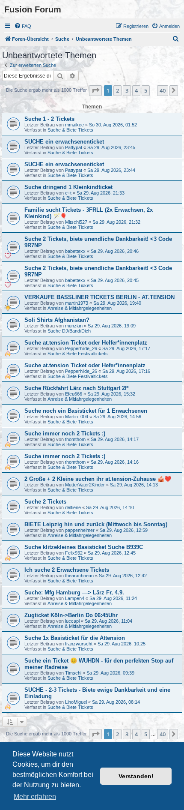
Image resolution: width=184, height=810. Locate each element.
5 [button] (145, 90)
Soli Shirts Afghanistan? (56, 320)
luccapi (72, 621)
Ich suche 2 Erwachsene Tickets (66, 570)
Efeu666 (73, 393)
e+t (68, 192)
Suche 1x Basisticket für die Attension (74, 638)
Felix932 (74, 552)
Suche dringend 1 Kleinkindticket (68, 187)
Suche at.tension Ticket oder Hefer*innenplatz (84, 365)
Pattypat (73, 147)
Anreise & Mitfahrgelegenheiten (79, 308)
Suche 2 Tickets (45, 501)
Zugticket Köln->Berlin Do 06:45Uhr (71, 615)
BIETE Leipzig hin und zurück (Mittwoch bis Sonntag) (95, 524)
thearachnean (79, 575)
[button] (95, 90)
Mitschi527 (76, 222)
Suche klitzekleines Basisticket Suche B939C (83, 547)
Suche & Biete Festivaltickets (77, 353)
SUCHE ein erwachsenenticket (64, 141)
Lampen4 (74, 598)
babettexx (75, 251)
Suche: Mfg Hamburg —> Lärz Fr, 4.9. (74, 592)
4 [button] (136, 90)
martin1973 (76, 303)
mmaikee (74, 124)
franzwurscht (78, 643)
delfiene (73, 507)
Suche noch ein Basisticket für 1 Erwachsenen (85, 411)
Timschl (73, 672)
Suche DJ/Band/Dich (69, 330)
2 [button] (117, 90)
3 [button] (126, 90)
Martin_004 (76, 416)
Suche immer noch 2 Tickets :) (64, 433)
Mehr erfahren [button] (35, 796)
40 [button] (163, 90)
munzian (74, 325)
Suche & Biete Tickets (70, 129)
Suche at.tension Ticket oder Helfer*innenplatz (85, 342)
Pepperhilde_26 (81, 348)
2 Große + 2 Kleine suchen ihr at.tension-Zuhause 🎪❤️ (97, 479)
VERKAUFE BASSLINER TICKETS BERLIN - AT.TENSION (99, 297)
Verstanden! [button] (136, 776)
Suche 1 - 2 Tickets (49, 119)
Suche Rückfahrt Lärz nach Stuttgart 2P (76, 388)
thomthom (75, 439)
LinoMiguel (76, 702)
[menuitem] (22, 26)
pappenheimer (80, 530)
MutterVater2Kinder (85, 484)
